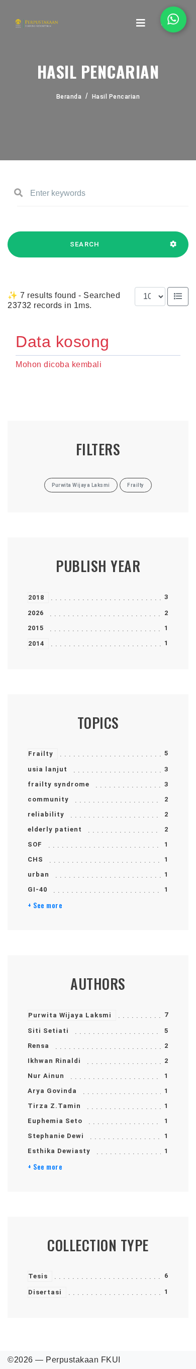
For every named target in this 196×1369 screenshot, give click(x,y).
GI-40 (37, 889)
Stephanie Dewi (56, 1136)
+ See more (45, 905)
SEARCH (85, 244)
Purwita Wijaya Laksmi (70, 1015)
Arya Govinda (52, 1090)
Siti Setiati (48, 1030)
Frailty (40, 753)
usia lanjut (47, 769)
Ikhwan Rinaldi (54, 1060)
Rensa (38, 1045)
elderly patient (55, 829)
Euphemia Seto (55, 1121)
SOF (35, 844)
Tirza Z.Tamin (54, 1106)
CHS (35, 859)
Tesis (38, 1276)
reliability (46, 814)
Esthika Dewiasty (59, 1151)
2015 (36, 628)
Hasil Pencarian (116, 96)
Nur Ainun (46, 1075)
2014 (36, 643)
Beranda (69, 96)
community (48, 799)
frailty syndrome (58, 784)
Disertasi (45, 1292)
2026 (36, 613)
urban (38, 874)
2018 (36, 597)
